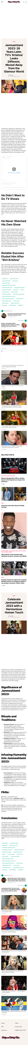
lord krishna (4, 305)
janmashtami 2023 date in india (8, 285)
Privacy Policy (18, 1026)
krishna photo (16, 300)
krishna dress (19, 854)
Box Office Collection (6, 475)
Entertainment (4, 550)
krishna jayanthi (19, 298)
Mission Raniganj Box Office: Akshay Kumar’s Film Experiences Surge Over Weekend (13, 479)
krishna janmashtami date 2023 (8, 296)
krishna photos (5, 303)
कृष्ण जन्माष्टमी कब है (12, 305)
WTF (2, 1026)
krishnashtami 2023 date (18, 867)
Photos (20, 550)
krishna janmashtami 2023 (18, 294)
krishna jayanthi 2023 (6, 300)
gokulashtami (5, 278)
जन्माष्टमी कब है (20, 305)
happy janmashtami (6, 280)
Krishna (22, 289)
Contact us (4, 1030)
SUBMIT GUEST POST (20, 1030)
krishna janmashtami (6, 294)
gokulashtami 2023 (14, 278)
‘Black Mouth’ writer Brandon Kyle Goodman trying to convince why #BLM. (14, 555)
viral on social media (6, 552)
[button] (2, 2)
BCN (12, 75)
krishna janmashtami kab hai (8, 298)
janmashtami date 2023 (7, 287)
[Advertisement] (14, 21)
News (14, 41)
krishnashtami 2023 (15, 303)
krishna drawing (5, 291)
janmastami (15, 289)
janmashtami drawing (6, 289)
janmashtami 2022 (6, 283)
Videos (24, 550)
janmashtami (15, 280)
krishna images (14, 291)
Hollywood (12, 550)
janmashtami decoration (19, 287)
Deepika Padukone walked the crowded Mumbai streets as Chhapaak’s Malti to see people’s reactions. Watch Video (14, 581)
